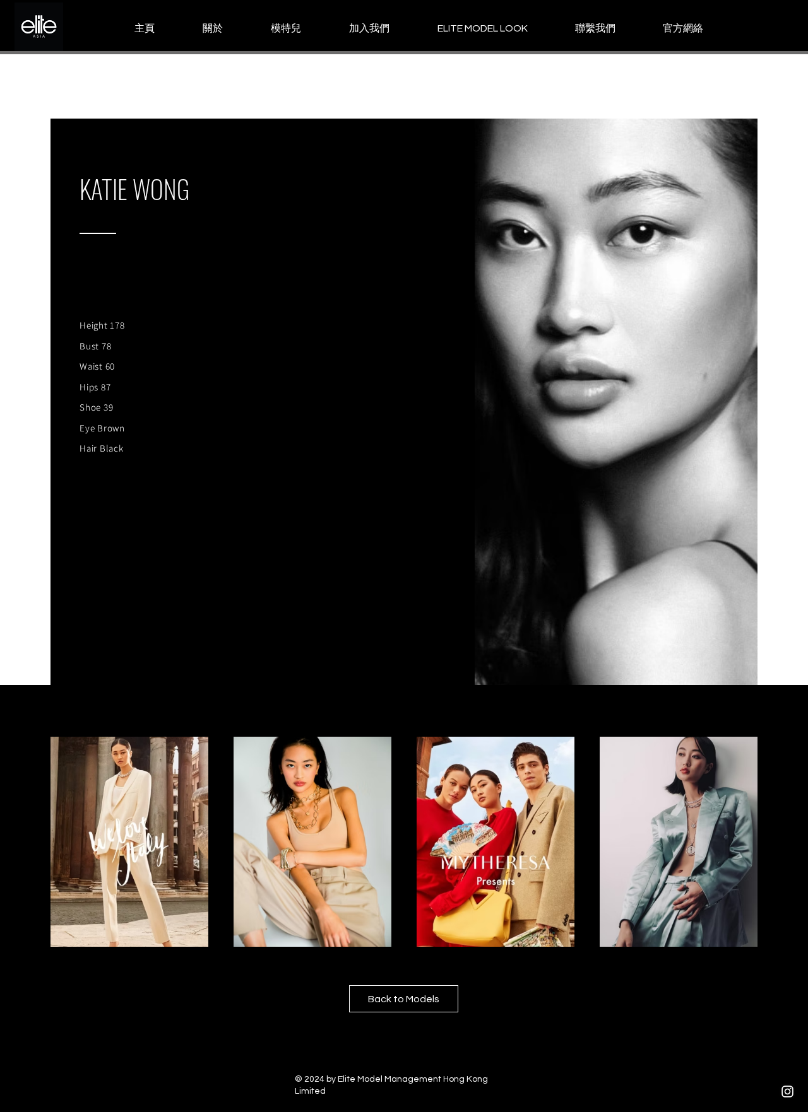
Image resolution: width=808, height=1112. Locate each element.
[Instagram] (787, 1091)
